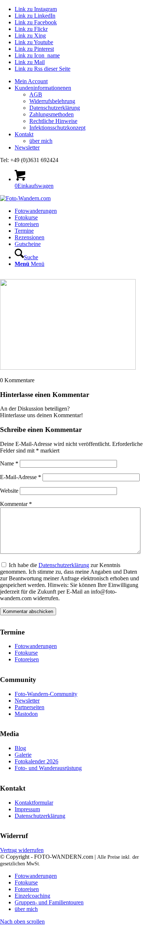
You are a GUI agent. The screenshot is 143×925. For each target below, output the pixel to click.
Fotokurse (26, 653)
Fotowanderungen (36, 646)
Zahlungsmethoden (51, 114)
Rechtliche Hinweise (53, 121)
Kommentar (16, 504)
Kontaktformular (34, 802)
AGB (35, 94)
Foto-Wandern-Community (46, 694)
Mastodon (26, 714)
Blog (20, 748)
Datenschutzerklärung (54, 108)
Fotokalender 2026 (36, 761)
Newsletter (27, 147)
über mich (40, 141)
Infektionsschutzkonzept (57, 127)
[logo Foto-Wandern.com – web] (25, 198)
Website (9, 491)
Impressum (27, 809)
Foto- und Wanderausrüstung (48, 768)
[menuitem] (79, 81)
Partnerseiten (29, 707)
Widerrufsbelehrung (52, 101)
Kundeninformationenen (43, 88)
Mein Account (31, 81)
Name (9, 463)
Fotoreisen (27, 659)
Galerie (23, 755)
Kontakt (24, 134)
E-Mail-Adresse (20, 477)
